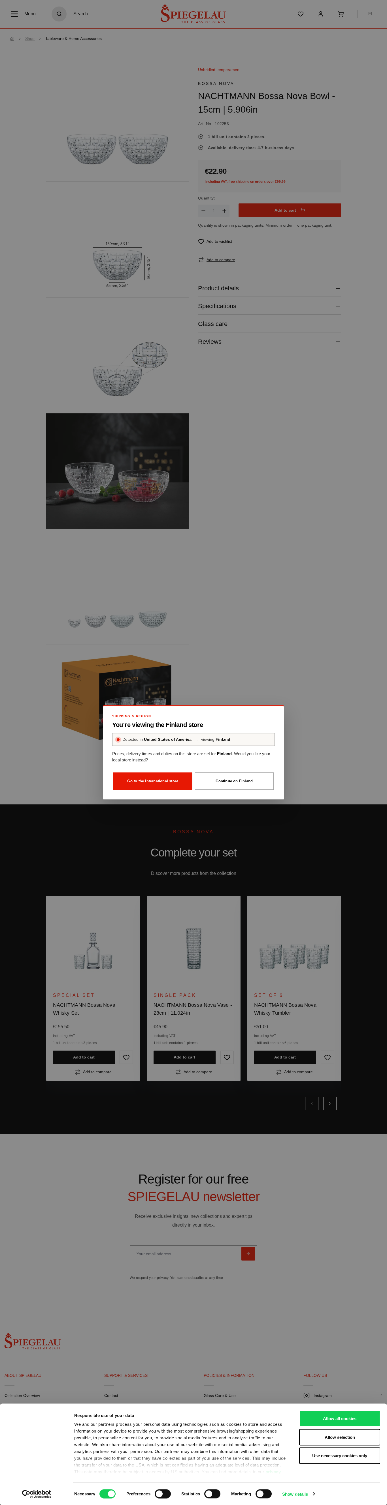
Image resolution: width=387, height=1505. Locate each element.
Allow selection (340, 1437)
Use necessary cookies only (339, 1455)
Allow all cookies (339, 1418)
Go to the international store (152, 781)
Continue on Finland (234, 781)
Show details (295, 1493)
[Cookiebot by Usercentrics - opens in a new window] (36, 1494)
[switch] (163, 1493)
